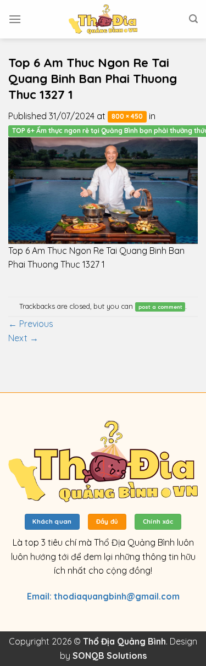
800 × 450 (127, 117)
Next (23, 337)
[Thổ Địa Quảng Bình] (103, 19)
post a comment (160, 306)
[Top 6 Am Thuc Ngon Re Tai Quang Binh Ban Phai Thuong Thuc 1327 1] (103, 189)
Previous (30, 323)
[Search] (193, 19)
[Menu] (14, 18)
